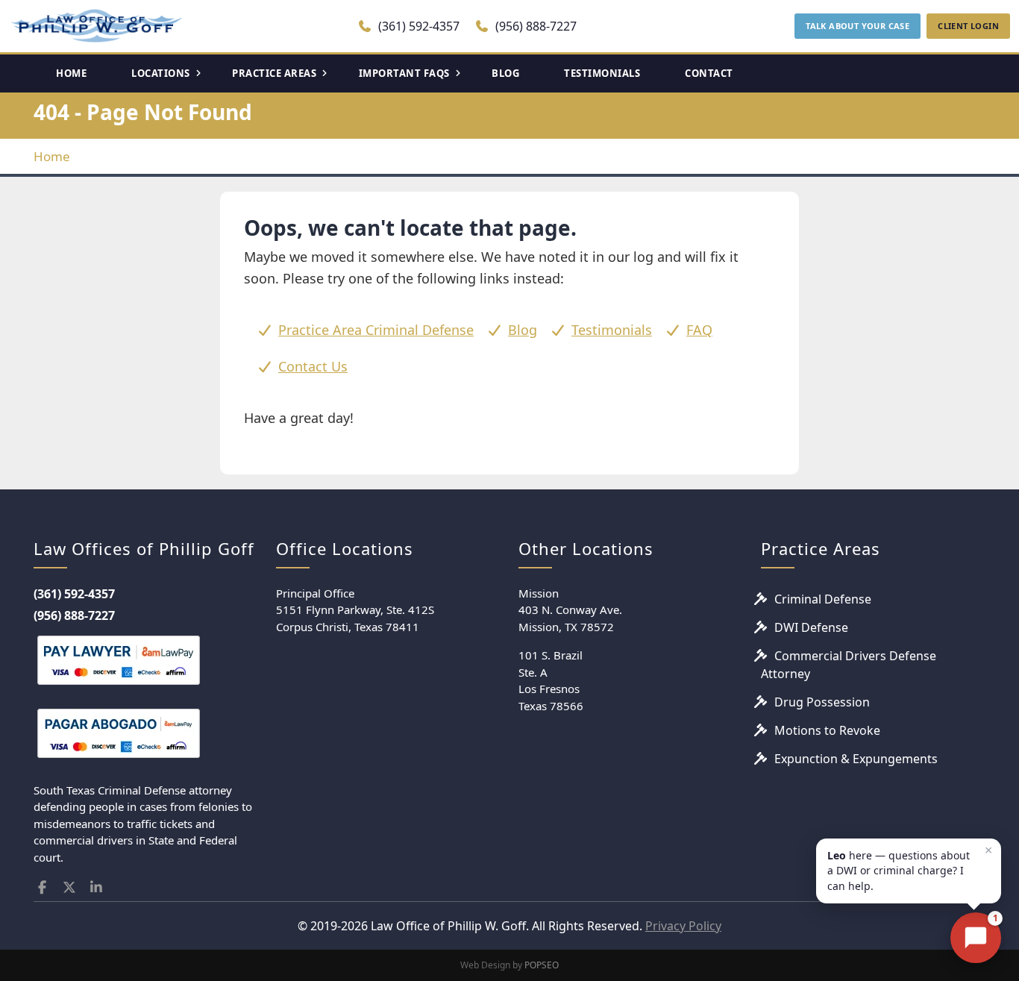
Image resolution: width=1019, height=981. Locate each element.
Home (52, 156)
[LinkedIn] (96, 887)
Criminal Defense (822, 599)
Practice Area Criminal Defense (376, 330)
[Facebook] (42, 887)
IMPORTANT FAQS (404, 73)
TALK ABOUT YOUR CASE (857, 25)
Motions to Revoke (827, 730)
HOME (71, 73)
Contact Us (313, 366)
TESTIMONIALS (602, 73)
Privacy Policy (683, 926)
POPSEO (541, 965)
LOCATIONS (160, 73)
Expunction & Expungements (856, 758)
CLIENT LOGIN (968, 25)
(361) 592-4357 (417, 26)
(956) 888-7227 (534, 26)
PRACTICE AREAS (274, 73)
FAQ (699, 330)
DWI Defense (811, 627)
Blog (522, 330)
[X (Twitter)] (69, 887)
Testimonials (611, 330)
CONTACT (709, 73)
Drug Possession (822, 702)
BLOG (505, 73)
